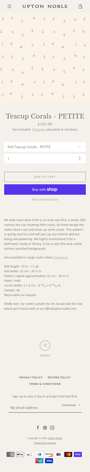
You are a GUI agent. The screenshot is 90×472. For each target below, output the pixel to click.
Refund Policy (59, 377)
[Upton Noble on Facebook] (38, 427)
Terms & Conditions (45, 384)
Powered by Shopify (45, 442)
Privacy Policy (31, 377)
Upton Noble (55, 438)
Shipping (38, 129)
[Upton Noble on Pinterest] (45, 427)
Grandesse (60, 257)
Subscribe (69, 405)
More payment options (45, 199)
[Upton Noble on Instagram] (52, 427)
